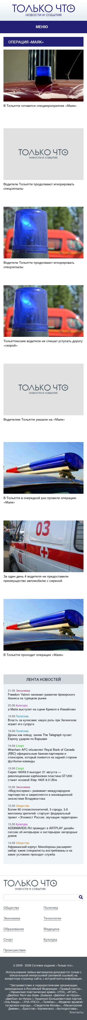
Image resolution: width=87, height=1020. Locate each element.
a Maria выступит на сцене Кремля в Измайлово (42, 709)
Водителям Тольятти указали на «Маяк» (34, 419)
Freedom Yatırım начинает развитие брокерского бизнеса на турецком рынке (41, 696)
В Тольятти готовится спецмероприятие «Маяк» (40, 105)
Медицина (51, 928)
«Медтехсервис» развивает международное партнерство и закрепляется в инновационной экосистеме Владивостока (40, 794)
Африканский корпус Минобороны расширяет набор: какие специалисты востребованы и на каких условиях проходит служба (40, 850)
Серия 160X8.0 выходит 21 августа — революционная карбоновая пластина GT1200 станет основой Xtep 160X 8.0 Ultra (40, 776)
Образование (13, 928)
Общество (22, 806)
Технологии (52, 918)
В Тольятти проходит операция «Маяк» (33, 654)
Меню (42, 27)
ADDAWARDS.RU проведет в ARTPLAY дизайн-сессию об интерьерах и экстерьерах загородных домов (42, 832)
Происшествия (14, 950)
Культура (22, 705)
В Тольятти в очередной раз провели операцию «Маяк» (39, 500)
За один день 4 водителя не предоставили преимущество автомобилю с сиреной (35, 578)
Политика (22, 716)
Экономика (23, 690)
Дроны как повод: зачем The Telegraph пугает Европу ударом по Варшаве (40, 737)
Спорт (20, 746)
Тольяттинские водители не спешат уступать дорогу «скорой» (43, 343)
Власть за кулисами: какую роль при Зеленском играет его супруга (42, 722)
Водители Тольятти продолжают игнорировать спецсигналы (38, 186)
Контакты (77, 1012)
